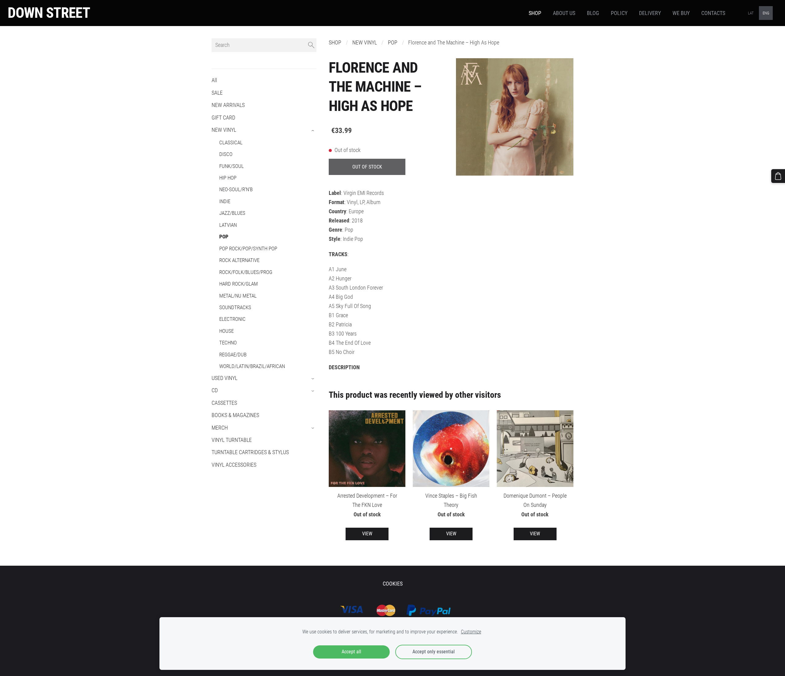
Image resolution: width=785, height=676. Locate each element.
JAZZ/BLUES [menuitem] (232, 213)
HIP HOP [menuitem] (227, 178)
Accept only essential (433, 652)
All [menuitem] (214, 80)
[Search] (311, 45)
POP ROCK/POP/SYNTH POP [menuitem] (248, 248)
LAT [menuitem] (751, 13)
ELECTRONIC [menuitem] (232, 319)
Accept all (351, 652)
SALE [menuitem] (217, 93)
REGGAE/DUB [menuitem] (233, 354)
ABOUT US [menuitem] (564, 13)
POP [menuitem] (223, 237)
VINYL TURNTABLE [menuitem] (232, 440)
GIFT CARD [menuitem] (223, 118)
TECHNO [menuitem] (228, 343)
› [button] (313, 130)
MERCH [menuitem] (220, 428)
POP (392, 43)
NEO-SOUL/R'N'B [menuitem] (236, 189)
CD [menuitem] (215, 390)
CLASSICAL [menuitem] (231, 142)
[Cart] (778, 176)
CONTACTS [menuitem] (713, 13)
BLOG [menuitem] (593, 13)
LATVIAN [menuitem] (228, 225)
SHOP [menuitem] (535, 13)
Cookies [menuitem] (393, 584)
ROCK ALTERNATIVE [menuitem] (239, 260)
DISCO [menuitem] (225, 154)
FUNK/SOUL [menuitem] (231, 166)
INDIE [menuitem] (224, 201)
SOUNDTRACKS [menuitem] (235, 307)
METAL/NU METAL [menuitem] (238, 296)
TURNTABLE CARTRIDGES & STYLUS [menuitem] (250, 452)
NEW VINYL (364, 43)
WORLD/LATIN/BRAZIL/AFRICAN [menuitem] (252, 366)
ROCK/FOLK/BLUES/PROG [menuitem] (245, 272)
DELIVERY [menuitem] (650, 13)
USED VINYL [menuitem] (224, 378)
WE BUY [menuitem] (681, 13)
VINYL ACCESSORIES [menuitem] (234, 465)
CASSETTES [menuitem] (224, 403)
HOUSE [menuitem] (226, 331)
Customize (471, 632)
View (367, 534)
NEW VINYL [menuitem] (224, 130)
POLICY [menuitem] (619, 13)
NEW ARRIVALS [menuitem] (228, 105)
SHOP (335, 43)
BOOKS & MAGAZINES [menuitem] (235, 415)
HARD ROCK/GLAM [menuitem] (238, 284)
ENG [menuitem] (766, 13)
